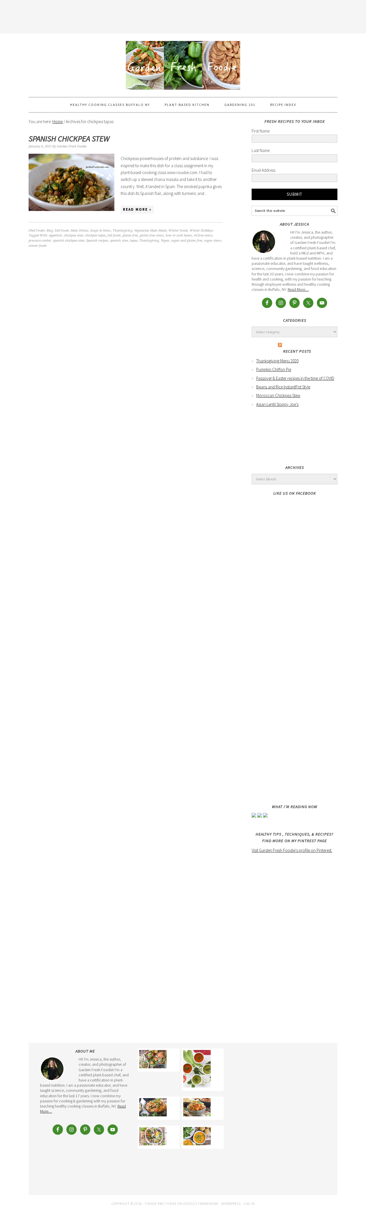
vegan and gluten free (186, 240)
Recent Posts (297, 351)
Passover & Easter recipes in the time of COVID (295, 378)
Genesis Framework (200, 1203)
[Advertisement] (183, 16)
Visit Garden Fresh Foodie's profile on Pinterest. (292, 850)
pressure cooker (40, 240)
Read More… (298, 289)
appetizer (55, 235)
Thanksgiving (122, 230)
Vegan (165, 240)
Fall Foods (62, 230)
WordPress (231, 1203)
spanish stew (119, 240)
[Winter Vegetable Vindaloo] (197, 1108)
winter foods (38, 246)
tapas (134, 240)
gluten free (130, 235)
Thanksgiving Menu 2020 (277, 361)
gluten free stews (152, 235)
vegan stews (212, 240)
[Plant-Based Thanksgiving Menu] (197, 1137)
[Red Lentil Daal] (153, 1108)
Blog (50, 230)
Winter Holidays (201, 230)
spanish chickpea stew (68, 240)
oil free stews (203, 235)
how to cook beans (179, 235)
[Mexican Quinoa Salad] (153, 1137)
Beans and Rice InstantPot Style (283, 387)
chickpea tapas (95, 235)
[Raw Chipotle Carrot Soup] (197, 1069)
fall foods (114, 235)
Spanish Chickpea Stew (69, 138)
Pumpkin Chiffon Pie (273, 369)
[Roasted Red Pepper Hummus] (153, 1060)
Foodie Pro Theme (161, 1203)
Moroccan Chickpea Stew (278, 395)
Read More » (137, 209)
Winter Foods (178, 230)
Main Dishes (79, 230)
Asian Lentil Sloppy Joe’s (277, 404)
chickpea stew (73, 235)
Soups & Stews (100, 230)
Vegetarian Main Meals (150, 230)
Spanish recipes (97, 240)
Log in (249, 1203)
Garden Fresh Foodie (183, 62)
